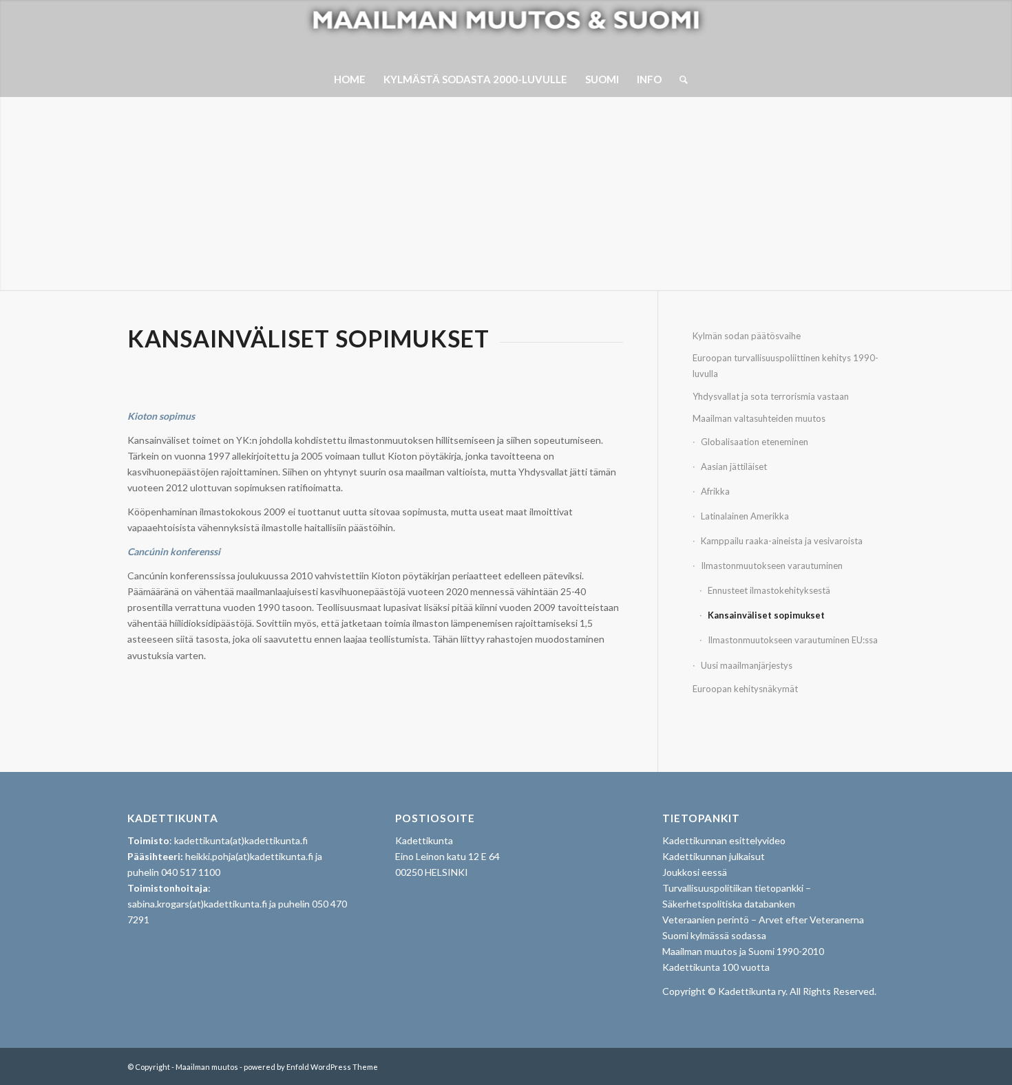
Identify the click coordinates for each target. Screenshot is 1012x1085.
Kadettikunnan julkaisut (713, 856)
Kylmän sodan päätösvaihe (747, 335)
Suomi (602, 79)
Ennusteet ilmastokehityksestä (770, 590)
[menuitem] (679, 79)
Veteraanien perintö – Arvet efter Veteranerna (763, 919)
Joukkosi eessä (694, 872)
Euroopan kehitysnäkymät (745, 688)
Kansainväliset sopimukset (768, 615)
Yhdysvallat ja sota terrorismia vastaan (771, 396)
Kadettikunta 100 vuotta (716, 967)
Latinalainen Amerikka (745, 516)
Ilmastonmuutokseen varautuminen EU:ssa (794, 639)
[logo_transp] (506, 31)
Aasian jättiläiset (734, 466)
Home (350, 79)
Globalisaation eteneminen (754, 441)
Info (649, 79)
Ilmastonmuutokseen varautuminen (772, 565)
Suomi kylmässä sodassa (714, 935)
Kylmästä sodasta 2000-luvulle (475, 79)
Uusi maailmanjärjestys (746, 665)
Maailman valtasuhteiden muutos (759, 418)
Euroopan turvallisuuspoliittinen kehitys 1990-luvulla (785, 365)
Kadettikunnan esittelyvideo (724, 840)
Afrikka (715, 491)
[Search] (679, 79)
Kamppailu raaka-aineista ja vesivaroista (782, 540)
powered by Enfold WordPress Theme (311, 1066)
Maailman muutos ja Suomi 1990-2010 (743, 951)
